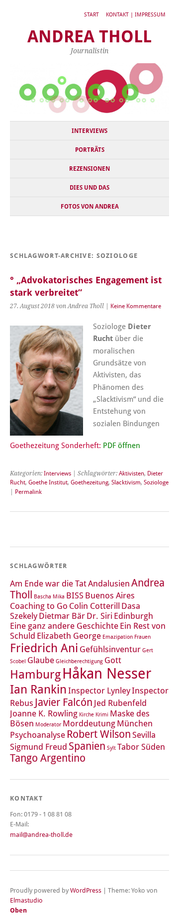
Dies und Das (89, 187)
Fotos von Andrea (90, 206)
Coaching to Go (39, 606)
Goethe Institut (48, 482)
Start (91, 14)
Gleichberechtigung (79, 661)
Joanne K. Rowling (44, 713)
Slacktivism (126, 482)
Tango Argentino (48, 758)
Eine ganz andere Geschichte (64, 626)
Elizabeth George (69, 636)
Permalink (28, 491)
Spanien (87, 746)
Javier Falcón (63, 702)
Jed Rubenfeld (120, 703)
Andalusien (109, 583)
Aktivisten (131, 473)
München (135, 723)
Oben (18, 910)
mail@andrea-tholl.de (41, 834)
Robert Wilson (99, 734)
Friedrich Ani (44, 648)
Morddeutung (89, 723)
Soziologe (156, 482)
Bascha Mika (49, 596)
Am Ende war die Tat (48, 583)
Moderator (48, 724)
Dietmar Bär (62, 616)
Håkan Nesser (107, 673)
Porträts (89, 149)
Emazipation (117, 637)
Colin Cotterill (94, 606)
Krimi (101, 714)
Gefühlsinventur (110, 649)
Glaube (40, 660)
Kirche (86, 714)
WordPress (85, 890)
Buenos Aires (110, 595)
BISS (75, 595)
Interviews (89, 130)
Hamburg (35, 674)
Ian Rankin (38, 689)
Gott (112, 660)
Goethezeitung (89, 482)
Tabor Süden (141, 747)
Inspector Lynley (99, 690)
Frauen (142, 637)
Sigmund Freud (38, 747)
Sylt (111, 748)
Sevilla (144, 735)
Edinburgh (133, 616)
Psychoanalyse (37, 735)
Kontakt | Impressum (136, 14)
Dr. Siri (99, 616)
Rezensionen (89, 168)
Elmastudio (26, 900)
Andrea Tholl (89, 36)
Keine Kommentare (135, 306)
